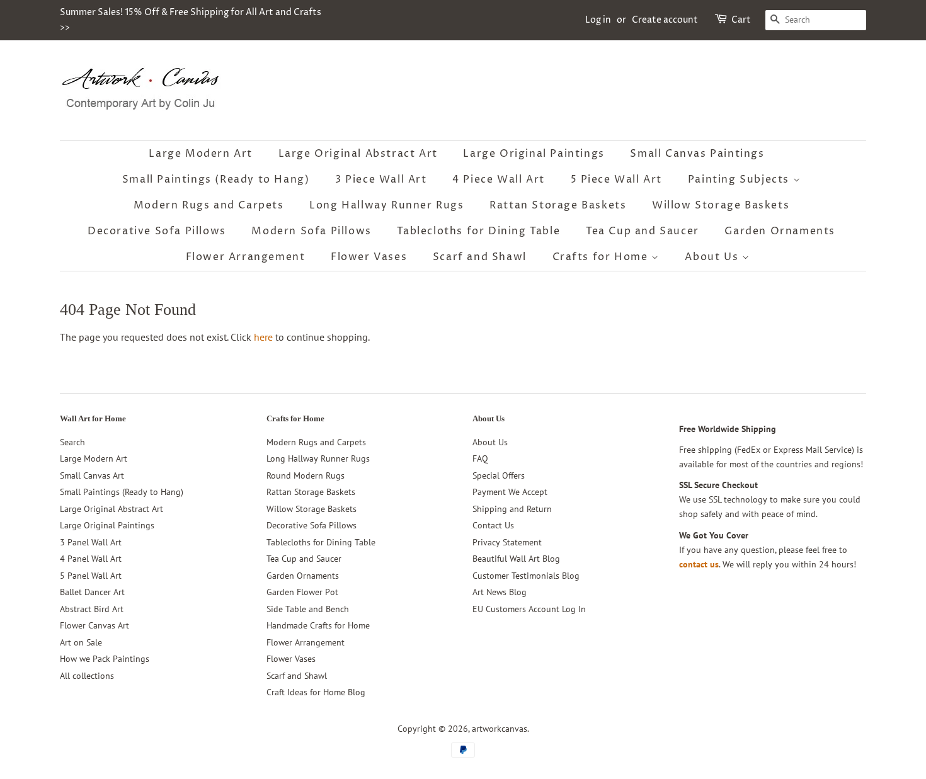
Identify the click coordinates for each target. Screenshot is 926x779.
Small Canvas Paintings (697, 154)
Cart (741, 20)
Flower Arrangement (246, 257)
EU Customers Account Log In (529, 609)
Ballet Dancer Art (92, 592)
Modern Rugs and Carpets (209, 205)
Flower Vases (369, 257)
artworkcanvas (499, 728)
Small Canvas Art (92, 475)
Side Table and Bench (307, 609)
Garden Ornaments (779, 231)
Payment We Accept (509, 492)
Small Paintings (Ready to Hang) (216, 179)
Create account (665, 20)
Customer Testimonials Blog (526, 575)
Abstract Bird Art (91, 609)
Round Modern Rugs (305, 475)
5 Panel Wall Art (91, 575)
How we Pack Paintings (104, 658)
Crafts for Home (602, 257)
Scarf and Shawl (480, 257)
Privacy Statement (507, 542)
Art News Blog (499, 592)
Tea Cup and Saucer (642, 231)
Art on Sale (81, 642)
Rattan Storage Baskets (557, 205)
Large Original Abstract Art (358, 154)
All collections (87, 675)
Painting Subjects (740, 179)
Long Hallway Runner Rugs (386, 205)
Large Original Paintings (533, 154)
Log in (598, 20)
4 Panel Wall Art (91, 558)
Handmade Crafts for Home (318, 625)
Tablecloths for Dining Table (478, 231)
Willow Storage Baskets (720, 205)
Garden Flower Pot (302, 592)
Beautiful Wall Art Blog (516, 558)
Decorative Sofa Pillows (157, 231)
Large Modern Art (201, 154)
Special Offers (498, 475)
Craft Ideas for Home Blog (315, 692)
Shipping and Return (512, 509)
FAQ (480, 458)
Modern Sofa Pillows (311, 231)
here (263, 337)
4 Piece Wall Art (498, 179)
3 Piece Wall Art (381, 179)
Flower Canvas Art (94, 625)
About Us (713, 257)
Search (72, 442)
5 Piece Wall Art (617, 179)
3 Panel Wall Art (91, 542)
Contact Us (493, 525)
